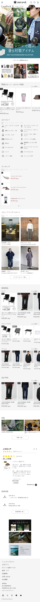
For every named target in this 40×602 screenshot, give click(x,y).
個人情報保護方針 (6, 585)
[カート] (38, 2)
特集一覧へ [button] (20, 437)
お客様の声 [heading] (7, 449)
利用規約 (4, 583)
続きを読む (15, 481)
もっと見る (34, 86)
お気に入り (34, 2)
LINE (16, 595)
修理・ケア (5, 570)
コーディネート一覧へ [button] (20, 277)
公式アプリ (5, 564)
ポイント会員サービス (9, 567)
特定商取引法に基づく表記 (9, 588)
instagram (2, 595)
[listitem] (17, 469)
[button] (34, 449)
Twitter (7, 595)
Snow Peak (20, 2)
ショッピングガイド (8, 561)
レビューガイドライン (7, 590)
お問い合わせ (6, 576)
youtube (20, 595)
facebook (11, 595)
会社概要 (5, 579)
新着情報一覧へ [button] (20, 511)
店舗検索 (5, 573)
